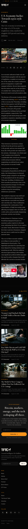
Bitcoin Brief (4, 479)
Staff (5, 40)
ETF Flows (4, 487)
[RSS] (19, 512)
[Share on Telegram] (21, 67)
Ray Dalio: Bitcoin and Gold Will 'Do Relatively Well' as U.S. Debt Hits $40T (13, 349)
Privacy (3, 523)
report (16, 99)
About (2, 495)
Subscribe (13, 434)
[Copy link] (24, 67)
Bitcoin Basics (4, 484)
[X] (2, 512)
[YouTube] (14, 512)
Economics (4, 12)
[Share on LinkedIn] (14, 67)
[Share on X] (7, 67)
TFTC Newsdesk (5, 325)
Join (22, 463)
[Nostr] (6, 512)
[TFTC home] (4, 5)
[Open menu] (25, 5)
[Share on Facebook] (10, 67)
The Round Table (5, 498)
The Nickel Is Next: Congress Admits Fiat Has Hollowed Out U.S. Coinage (12, 384)
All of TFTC (24, 291)
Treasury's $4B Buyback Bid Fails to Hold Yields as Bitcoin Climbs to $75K (13, 315)
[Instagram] (10, 512)
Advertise (3, 501)
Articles (3, 476)
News (2, 473)
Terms (7, 523)
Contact (3, 504)
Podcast (3, 481)
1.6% (6, 106)
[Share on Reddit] (17, 67)
